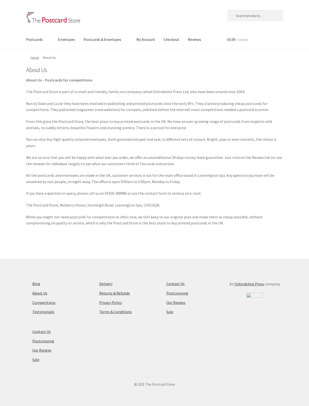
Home (35, 57)
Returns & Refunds (114, 293)
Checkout (171, 39)
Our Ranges (41, 350)
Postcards (34, 39)
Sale (35, 359)
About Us (39, 293)
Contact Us (41, 331)
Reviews (194, 39)
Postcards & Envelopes (102, 39)
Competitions (44, 302)
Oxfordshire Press (249, 283)
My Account (145, 39)
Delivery (105, 283)
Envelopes (66, 39)
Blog (36, 283)
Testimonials (43, 311)
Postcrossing (43, 341)
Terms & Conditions (115, 311)
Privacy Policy (110, 302)
